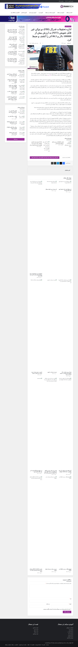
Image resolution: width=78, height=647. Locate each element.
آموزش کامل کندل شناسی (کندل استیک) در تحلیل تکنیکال (12, 81)
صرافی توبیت (71, 629)
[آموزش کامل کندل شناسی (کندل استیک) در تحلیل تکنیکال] (21, 81)
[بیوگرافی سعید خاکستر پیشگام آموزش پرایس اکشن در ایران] (21, 87)
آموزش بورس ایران (32, 12)
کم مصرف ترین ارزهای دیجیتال (51, 189)
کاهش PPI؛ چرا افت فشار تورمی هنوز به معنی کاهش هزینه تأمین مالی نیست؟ (12, 31)
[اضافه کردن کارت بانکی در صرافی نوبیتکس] (21, 93)
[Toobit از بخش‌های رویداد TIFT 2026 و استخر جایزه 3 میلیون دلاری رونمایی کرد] (21, 61)
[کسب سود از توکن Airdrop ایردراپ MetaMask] (21, 123)
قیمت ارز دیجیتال (33, 624)
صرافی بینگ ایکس (70, 637)
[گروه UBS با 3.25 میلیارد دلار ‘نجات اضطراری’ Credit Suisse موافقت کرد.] (65, 423)
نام (70, 598)
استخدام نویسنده (38, 644)
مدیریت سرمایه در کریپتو (52, 372)
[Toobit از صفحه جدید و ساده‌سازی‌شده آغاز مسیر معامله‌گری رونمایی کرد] (21, 54)
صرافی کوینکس (70, 635)
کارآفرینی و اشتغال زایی (15, 12)
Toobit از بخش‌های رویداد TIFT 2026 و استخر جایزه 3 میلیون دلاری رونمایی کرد (12, 60)
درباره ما (47, 644)
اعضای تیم (16, 644)
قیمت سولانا (36, 631)
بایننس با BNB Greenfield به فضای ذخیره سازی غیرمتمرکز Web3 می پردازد (36, 570)
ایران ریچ (63, 642)
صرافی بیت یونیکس (70, 627)
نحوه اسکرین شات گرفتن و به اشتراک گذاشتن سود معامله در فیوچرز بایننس (12, 98)
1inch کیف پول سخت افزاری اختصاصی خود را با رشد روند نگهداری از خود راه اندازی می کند (36, 144)
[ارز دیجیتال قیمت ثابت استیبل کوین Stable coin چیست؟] (65, 184)
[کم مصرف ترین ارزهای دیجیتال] (50, 184)
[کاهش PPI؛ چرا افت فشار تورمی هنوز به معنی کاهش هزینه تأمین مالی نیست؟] (21, 32)
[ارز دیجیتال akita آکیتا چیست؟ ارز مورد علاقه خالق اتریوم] (35, 423)
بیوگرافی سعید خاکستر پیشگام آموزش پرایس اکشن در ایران (13, 86)
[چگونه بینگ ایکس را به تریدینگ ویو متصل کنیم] (21, 112)
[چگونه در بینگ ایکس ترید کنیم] (21, 118)
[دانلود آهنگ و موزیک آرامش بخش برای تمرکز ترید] (21, 75)
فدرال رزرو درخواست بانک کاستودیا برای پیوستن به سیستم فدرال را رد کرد (65, 373)
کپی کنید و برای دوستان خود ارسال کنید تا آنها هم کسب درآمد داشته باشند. (44, 157)
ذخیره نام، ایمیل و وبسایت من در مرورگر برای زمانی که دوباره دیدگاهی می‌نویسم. (56, 609)
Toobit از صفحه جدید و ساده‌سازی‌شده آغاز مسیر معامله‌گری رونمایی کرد (12, 52)
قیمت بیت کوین (35, 627)
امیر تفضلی (69, 43)
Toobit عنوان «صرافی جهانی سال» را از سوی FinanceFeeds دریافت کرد (12, 38)
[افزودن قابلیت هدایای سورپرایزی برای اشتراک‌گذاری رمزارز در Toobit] (21, 46)
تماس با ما (43, 644)
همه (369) (15, 139)
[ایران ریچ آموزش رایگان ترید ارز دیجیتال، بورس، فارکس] (66, 6)
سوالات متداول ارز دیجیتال (9, 644)
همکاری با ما (32, 644)
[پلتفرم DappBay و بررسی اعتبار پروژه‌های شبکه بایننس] (68, 144)
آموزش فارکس (24, 12)
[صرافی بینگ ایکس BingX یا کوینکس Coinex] (21, 129)
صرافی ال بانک (70, 633)
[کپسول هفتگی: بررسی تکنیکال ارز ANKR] (65, 522)
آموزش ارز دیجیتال (60, 12)
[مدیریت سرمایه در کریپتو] (50, 325)
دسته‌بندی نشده (68, 26)
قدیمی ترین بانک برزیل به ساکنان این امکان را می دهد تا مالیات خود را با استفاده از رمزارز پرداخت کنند (50, 471)
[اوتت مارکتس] (39, 18)
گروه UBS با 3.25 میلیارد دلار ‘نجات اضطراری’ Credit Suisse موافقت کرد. (65, 471)
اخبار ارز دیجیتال (69, 12)
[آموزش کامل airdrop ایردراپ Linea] (21, 134)
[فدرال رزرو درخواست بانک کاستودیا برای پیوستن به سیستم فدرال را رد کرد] (65, 325)
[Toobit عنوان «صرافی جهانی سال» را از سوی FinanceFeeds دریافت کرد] (21, 39)
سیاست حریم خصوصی (22, 644)
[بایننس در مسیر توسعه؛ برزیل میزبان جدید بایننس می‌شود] (35, 325)
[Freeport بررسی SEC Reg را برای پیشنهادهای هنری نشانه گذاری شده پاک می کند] (35, 226)
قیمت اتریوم (36, 629)
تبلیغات (28, 644)
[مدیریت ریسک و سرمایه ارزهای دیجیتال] (50, 522)
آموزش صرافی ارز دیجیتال (50, 12)
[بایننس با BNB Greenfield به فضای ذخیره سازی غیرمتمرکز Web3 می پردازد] (35, 522)
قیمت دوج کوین (35, 633)
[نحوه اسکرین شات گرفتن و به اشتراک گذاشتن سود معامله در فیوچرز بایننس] (21, 98)
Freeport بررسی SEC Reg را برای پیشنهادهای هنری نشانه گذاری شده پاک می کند (36, 274)
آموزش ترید (41, 12)
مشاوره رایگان (61, 1)
